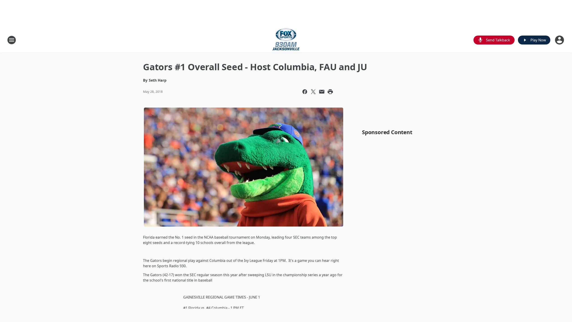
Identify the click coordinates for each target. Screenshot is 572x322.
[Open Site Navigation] (11, 40)
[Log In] (560, 40)
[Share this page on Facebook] (305, 92)
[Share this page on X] (313, 92)
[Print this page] (330, 92)
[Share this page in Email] (322, 92)
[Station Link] (286, 40)
